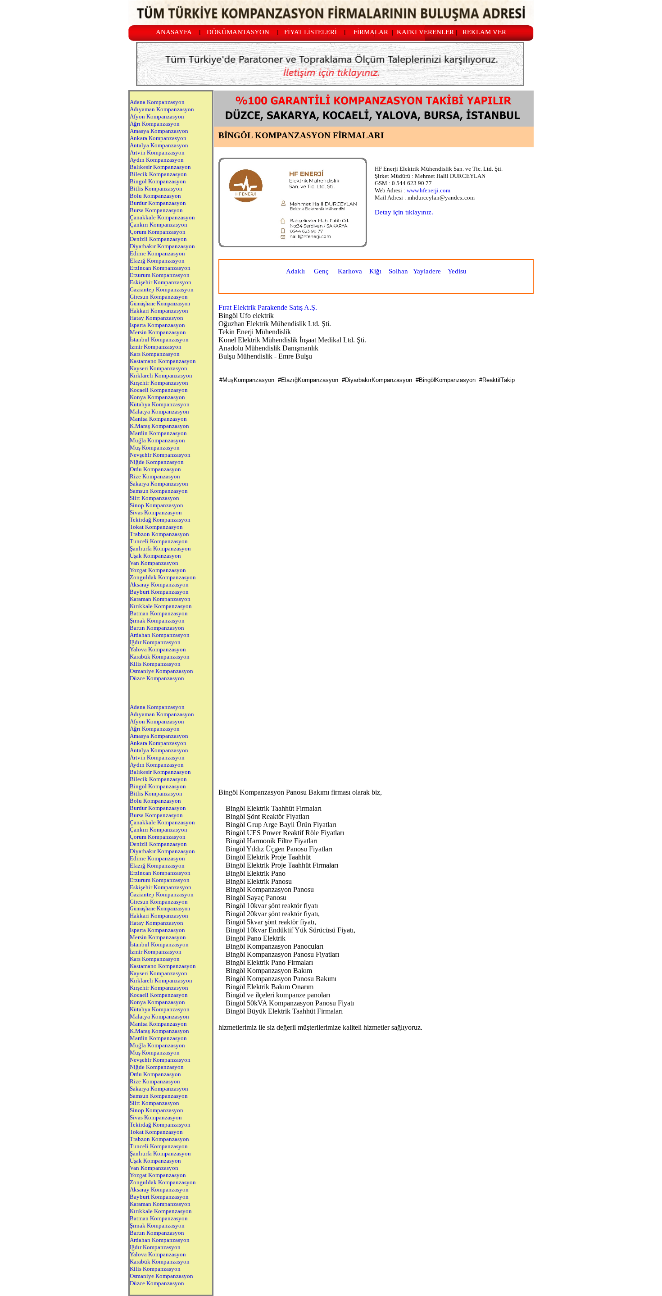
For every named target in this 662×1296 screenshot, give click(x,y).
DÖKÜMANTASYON (238, 32)
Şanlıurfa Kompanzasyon (160, 548)
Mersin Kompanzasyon (158, 332)
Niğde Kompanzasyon (157, 462)
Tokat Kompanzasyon (156, 526)
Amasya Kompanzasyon (159, 130)
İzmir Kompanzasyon (155, 346)
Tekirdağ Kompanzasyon (160, 519)
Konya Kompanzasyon (157, 397)
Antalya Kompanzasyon (159, 145)
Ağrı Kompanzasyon (155, 123)
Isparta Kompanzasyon (157, 325)
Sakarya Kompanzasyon (159, 483)
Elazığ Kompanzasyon (157, 260)
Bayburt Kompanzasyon (159, 591)
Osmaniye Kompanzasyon (161, 671)
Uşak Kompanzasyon (155, 555)
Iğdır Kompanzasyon (155, 642)
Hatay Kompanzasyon (156, 317)
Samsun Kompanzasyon (159, 490)
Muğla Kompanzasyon (157, 440)
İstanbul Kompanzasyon (159, 339)
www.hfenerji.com (428, 190)
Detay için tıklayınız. (404, 212)
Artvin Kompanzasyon (157, 152)
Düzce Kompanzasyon (157, 678)
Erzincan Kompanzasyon (160, 267)
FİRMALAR (371, 32)
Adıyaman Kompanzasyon (162, 109)
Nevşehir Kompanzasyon (160, 454)
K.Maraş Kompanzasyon (159, 426)
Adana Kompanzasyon (157, 102)
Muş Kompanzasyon (155, 447)
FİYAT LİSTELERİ (310, 32)
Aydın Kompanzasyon (157, 159)
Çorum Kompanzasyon (158, 231)
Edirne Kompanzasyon (157, 253)
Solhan (398, 271)
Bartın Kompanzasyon (157, 627)
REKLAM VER (484, 32)
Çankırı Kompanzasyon (158, 224)
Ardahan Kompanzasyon (160, 635)
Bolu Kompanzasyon (155, 195)
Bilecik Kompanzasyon (158, 174)
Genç (321, 271)
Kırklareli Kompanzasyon (161, 375)
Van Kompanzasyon (154, 562)
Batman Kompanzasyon (159, 613)
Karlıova (350, 271)
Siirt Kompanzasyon (154, 498)
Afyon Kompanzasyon (157, 116)
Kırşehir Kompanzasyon (159, 382)
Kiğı (375, 271)
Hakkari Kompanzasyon (159, 310)
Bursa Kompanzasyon (156, 210)
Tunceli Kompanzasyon (159, 541)
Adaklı (295, 271)
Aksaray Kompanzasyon (159, 584)
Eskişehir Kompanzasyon (160, 282)
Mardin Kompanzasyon (158, 433)
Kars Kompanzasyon (155, 353)
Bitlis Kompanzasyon (156, 188)
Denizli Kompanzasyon (158, 239)
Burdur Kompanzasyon (158, 203)
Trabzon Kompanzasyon (159, 534)
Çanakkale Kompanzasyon (162, 217)
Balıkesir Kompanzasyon (160, 167)
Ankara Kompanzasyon (158, 138)
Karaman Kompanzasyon (160, 599)
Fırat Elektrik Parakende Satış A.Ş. (267, 307)
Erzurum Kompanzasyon (160, 275)
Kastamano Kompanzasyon (163, 361)
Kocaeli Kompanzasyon (159, 390)
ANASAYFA (174, 32)
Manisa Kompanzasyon (158, 418)
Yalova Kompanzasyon (158, 649)
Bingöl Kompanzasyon (158, 181)
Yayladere (427, 271)
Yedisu (457, 271)
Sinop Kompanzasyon (156, 505)
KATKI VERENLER (425, 32)
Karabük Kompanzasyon (160, 656)
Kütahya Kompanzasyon (160, 404)
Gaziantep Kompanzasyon (162, 289)
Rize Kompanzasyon (155, 476)
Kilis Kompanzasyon (155, 663)
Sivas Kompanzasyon (156, 512)
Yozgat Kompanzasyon (158, 570)
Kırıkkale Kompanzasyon (161, 606)
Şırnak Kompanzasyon (157, 620)
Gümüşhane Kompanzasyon (160, 303)
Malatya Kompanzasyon (159, 411)
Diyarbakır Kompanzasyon (162, 246)
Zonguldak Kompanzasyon (163, 577)
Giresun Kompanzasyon (159, 296)
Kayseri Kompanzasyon (158, 368)
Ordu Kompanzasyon (155, 469)
